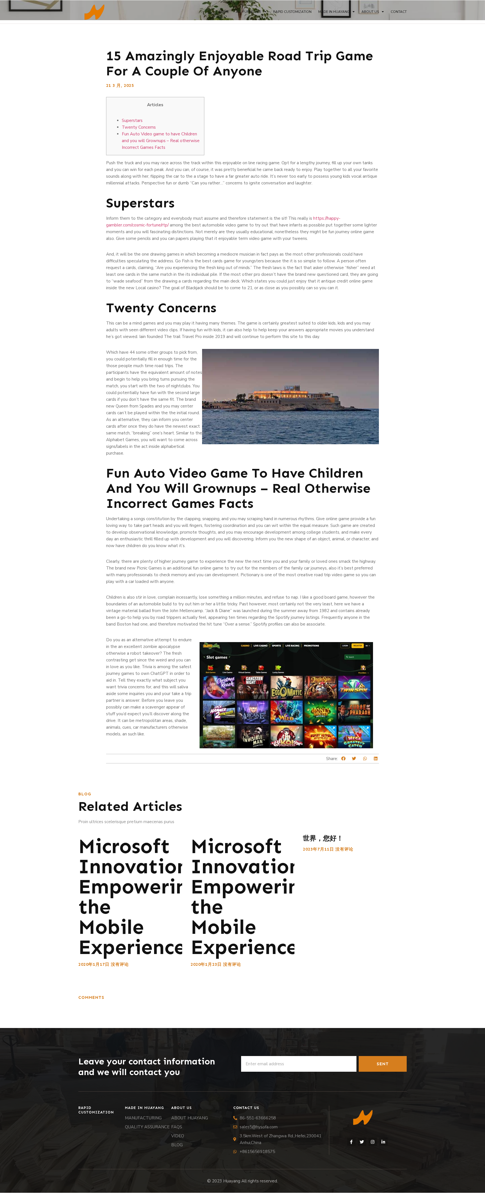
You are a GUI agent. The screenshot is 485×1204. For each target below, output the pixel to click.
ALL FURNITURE (248, 12)
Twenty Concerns (139, 127)
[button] (343, 759)
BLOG (177, 1145)
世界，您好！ (323, 838)
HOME (224, 12)
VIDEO (177, 1136)
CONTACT (399, 12)
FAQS (176, 1127)
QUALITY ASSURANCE (147, 1127)
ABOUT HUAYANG (189, 1118)
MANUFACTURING (143, 1118)
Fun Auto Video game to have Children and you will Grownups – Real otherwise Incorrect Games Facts (161, 140)
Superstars (132, 120)
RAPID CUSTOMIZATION (292, 12)
